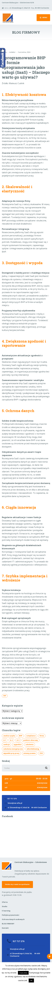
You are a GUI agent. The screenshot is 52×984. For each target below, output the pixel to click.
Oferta (5, 902)
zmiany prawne (29, 753)
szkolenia (29, 744)
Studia (4, 906)
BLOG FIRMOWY (8, 924)
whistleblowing (33, 749)
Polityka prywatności (10, 915)
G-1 (4, 740)
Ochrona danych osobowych (13, 919)
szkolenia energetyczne (13, 749)
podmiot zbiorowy (30, 740)
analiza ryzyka (9, 736)
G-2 (11, 740)
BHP (4, 696)
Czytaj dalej (23, 973)
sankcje (6, 744)
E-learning (6, 911)
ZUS (41, 753)
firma (42, 736)
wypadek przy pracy (11, 753)
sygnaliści (18, 744)
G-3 (18, 740)
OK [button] (31, 980)
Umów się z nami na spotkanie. (17, 884)
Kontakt (5, 928)
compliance (31, 736)
